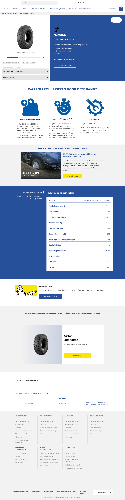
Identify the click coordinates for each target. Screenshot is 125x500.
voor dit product (64, 59)
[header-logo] (10, 3)
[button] (58, 28)
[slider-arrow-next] (47, 57)
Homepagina (6, 13)
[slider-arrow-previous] (4, 57)
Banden (15, 13)
